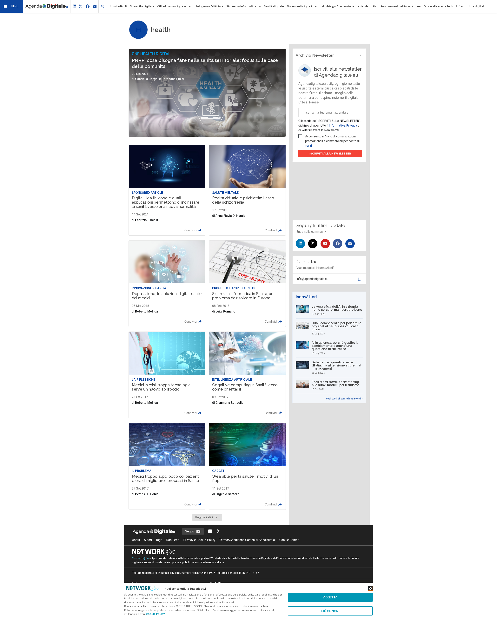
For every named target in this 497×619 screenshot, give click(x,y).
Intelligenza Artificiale (208, 6)
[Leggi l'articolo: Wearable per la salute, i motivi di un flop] (247, 466)
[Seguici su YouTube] (325, 243)
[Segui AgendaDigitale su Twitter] (218, 531)
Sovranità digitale (142, 6)
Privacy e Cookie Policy (199, 540)
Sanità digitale (274, 6)
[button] (11, 6)
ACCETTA (330, 597)
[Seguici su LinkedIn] (300, 243)
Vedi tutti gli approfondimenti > (344, 398)
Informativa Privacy (343, 125)
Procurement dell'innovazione (401, 6)
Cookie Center (289, 540)
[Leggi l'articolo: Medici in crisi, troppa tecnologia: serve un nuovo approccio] (167, 375)
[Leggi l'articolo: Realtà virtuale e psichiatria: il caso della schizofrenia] (247, 190)
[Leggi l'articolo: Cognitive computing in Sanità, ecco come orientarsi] (247, 375)
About (136, 540)
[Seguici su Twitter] (312, 243)
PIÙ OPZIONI (330, 611)
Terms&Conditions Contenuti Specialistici (247, 540)
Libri (374, 6)
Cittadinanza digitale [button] (171, 6)
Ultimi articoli (118, 6)
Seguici (190, 531)
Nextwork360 (140, 558)
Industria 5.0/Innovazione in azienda (344, 6)
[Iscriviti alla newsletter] (350, 243)
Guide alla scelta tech (438, 6)
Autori (148, 540)
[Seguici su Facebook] (337, 243)
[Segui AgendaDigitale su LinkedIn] (210, 531)
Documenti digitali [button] (299, 6)
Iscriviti (330, 153)
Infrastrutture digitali (470, 6)
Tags (159, 540)
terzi (308, 146)
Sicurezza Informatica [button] (241, 6)
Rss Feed (172, 540)
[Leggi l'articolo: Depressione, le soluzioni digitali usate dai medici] (167, 283)
